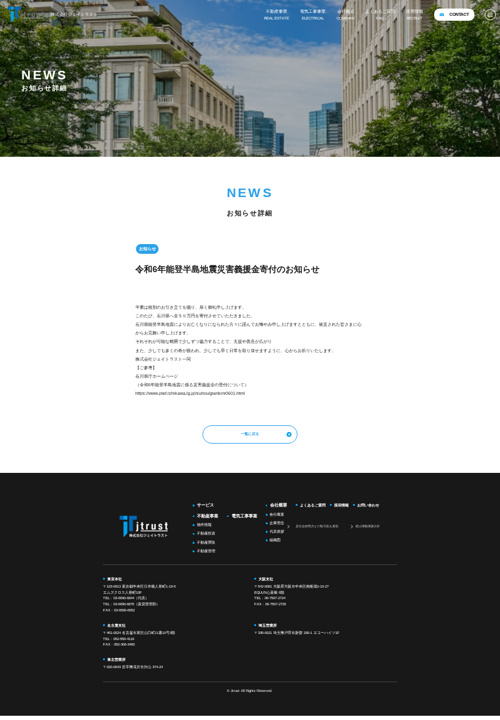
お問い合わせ (368, 505)
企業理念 (277, 523)
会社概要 (346, 14)
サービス (205, 505)
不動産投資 (206, 533)
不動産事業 (276, 14)
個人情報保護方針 (367, 526)
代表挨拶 (277, 531)
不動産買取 (206, 542)
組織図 (275, 540)
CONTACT (459, 14)
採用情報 (414, 14)
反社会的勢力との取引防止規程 (317, 526)
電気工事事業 (313, 14)
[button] (490, 14)
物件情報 (204, 525)
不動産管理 (206, 551)
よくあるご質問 (380, 14)
